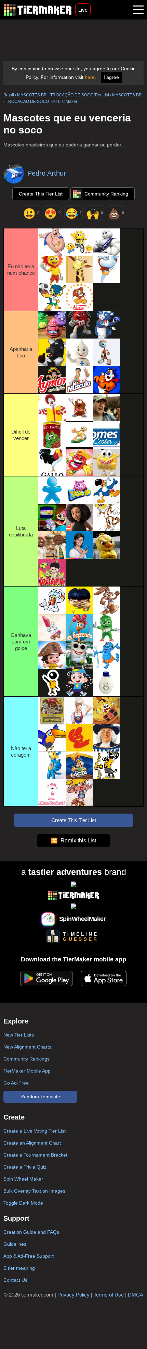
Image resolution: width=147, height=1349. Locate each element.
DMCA (135, 1295)
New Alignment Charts (27, 1047)
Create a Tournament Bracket (35, 1155)
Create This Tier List (41, 194)
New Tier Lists (18, 1035)
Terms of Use (109, 1295)
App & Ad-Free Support (28, 1256)
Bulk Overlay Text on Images (34, 1191)
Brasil (8, 95)
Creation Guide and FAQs (31, 1232)
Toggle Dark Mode (23, 1203)
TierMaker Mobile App (27, 1071)
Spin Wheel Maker (23, 1179)
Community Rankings (26, 1059)
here (90, 77)
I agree (111, 77)
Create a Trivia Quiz (24, 1167)
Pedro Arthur (46, 173)
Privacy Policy (73, 1295)
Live (83, 10)
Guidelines (14, 1244)
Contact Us (15, 1280)
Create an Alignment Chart (32, 1143)
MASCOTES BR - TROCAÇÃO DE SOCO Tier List (63, 95)
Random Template (40, 1096)
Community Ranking (106, 194)
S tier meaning (19, 1268)
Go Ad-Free (16, 1083)
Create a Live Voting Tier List (34, 1131)
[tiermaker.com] (37, 9)
